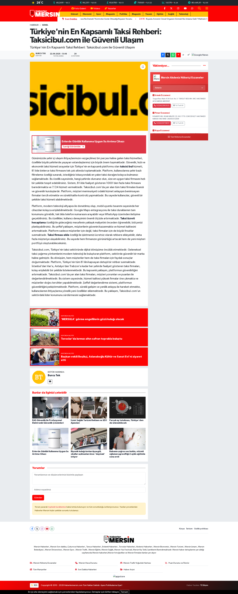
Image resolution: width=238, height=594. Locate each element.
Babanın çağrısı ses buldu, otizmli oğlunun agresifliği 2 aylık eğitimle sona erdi (127, 454)
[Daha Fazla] (178, 55)
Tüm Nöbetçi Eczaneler (180, 137)
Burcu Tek (54, 375)
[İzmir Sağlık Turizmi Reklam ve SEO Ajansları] (89, 407)
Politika (123, 14)
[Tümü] (204, 66)
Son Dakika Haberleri (87, 570)
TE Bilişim (204, 585)
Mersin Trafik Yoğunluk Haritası (137, 563)
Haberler (34, 25)
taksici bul (126, 166)
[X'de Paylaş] (167, 55)
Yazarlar (112, 8)
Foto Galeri (80, 8)
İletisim (189, 529)
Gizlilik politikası (201, 529)
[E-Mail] (50, 381)
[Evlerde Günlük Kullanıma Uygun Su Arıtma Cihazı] (50, 438)
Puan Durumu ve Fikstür (179, 563)
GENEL (45, 25)
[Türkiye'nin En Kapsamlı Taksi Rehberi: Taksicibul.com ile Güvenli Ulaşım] (89, 96)
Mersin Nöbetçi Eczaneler (44, 563)
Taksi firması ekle (58, 235)
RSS (35, 585)
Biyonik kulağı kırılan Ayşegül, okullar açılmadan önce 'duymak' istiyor (88, 454)
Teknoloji (183, 14)
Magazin (110, 14)
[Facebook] (32, 528)
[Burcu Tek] (38, 377)
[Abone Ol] (200, 55)
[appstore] (119, 576)
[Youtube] (47, 528)
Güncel (74, 14)
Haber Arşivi (129, 570)
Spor (98, 14)
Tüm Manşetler (40, 570)
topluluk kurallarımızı (57, 507)
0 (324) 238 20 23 (162, 105)
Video (97, 8)
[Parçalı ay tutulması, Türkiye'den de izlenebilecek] (127, 407)
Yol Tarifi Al (179, 105)
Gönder (38, 498)
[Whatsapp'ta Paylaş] (173, 55)
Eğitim (160, 14)
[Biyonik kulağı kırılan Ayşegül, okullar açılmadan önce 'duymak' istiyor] (89, 438)
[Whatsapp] (52, 528)
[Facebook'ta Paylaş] (163, 55)
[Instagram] (42, 528)
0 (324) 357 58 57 (162, 123)
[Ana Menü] (205, 9)
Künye (182, 529)
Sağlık (171, 14)
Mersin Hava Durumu (88, 563)
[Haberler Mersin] (45, 13)
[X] (37, 528)
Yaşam (148, 14)
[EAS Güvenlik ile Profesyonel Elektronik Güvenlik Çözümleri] (50, 407)
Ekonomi (87, 14)
